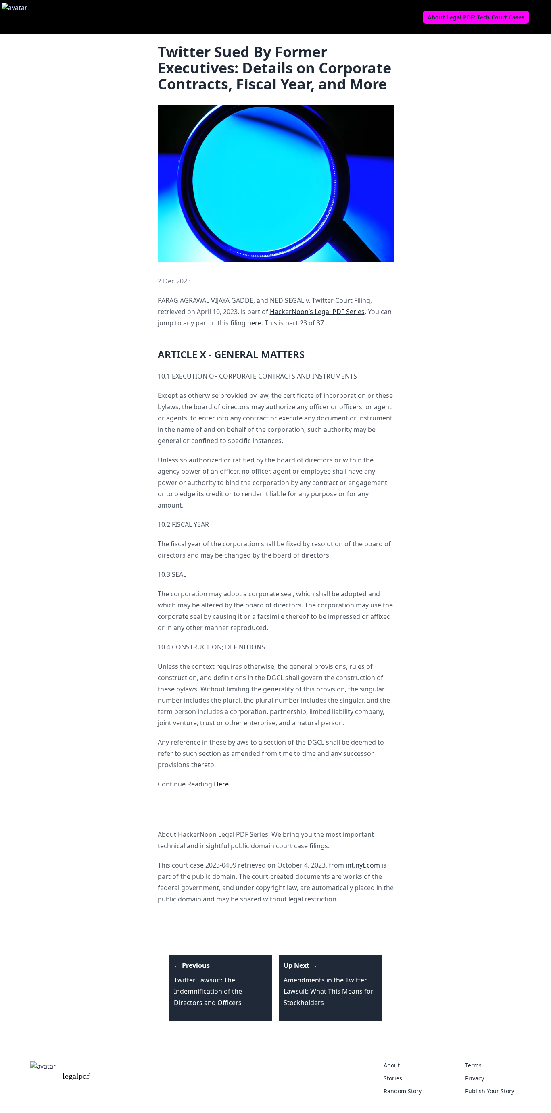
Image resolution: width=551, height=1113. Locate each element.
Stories (393, 1078)
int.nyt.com (363, 865)
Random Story (403, 1091)
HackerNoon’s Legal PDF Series (317, 311)
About (392, 1065)
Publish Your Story (489, 1091)
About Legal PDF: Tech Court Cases (476, 17)
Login (540, 17)
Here (221, 784)
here (254, 322)
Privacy (474, 1078)
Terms (473, 1065)
